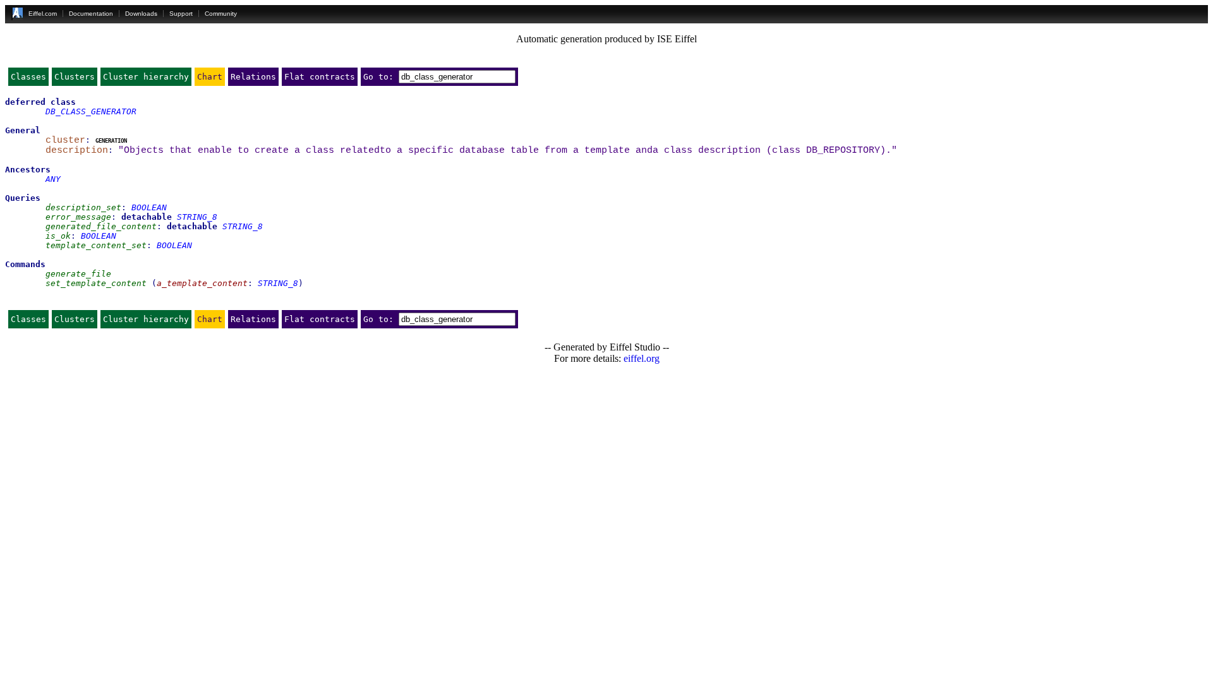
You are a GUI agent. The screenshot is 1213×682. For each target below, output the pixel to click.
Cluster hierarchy (146, 76)
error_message (78, 217)
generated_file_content (101, 226)
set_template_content (96, 283)
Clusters (74, 76)
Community (221, 13)
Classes (28, 76)
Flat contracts (319, 76)
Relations (253, 76)
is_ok (58, 236)
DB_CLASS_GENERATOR (90, 111)
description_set (83, 207)
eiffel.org (642, 358)
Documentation (91, 13)
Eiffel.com (42, 13)
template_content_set (96, 245)
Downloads (141, 13)
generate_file (78, 273)
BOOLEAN (149, 207)
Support (181, 13)
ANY (53, 179)
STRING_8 (197, 217)
